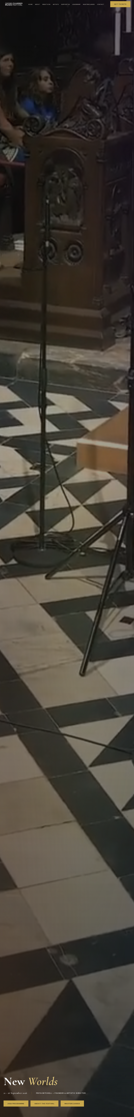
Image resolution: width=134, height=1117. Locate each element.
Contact (100, 4)
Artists (56, 4)
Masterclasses (89, 4)
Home (30, 4)
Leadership (76, 4)
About (37, 4)
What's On (46, 4)
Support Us (65, 4)
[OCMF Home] (14, 4)
